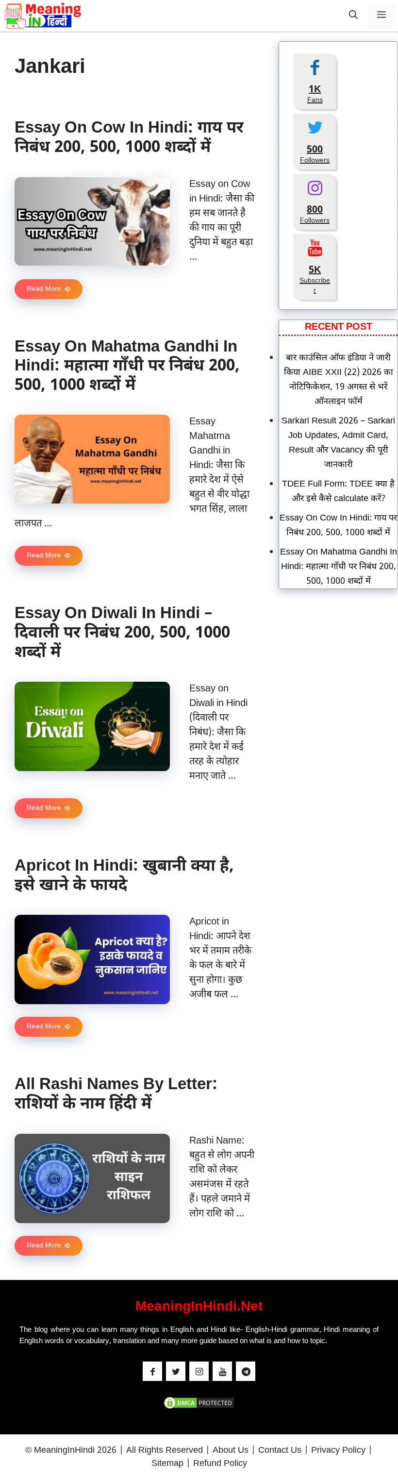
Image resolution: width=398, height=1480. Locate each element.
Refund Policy (220, 1463)
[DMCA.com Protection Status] (199, 1407)
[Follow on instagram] (199, 1371)
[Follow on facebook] (152, 1371)
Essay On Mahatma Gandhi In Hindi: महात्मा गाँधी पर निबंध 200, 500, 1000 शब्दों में (127, 366)
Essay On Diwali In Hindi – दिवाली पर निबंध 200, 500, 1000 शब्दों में (122, 633)
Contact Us (279, 1450)
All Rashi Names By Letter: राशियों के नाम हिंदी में (116, 1095)
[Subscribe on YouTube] (222, 1371)
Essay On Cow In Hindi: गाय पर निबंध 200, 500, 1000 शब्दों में (129, 138)
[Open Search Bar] (353, 15)
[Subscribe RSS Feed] (245, 1371)
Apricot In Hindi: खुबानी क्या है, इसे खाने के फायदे (124, 876)
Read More (44, 289)
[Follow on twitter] (175, 1371)
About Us (231, 1450)
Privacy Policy (338, 1450)
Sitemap (167, 1463)
